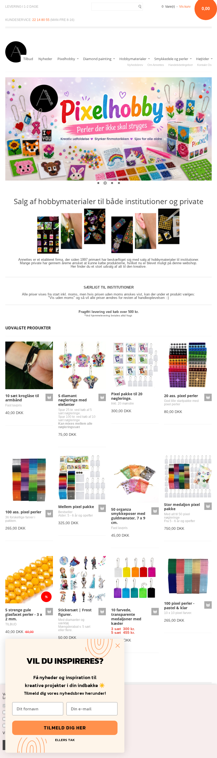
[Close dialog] (117, 645)
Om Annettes (155, 64)
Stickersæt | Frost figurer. (75, 612)
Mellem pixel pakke (76, 506)
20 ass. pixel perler (181, 395)
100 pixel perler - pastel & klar (179, 605)
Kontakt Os (204, 64)
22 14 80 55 (40, 20)
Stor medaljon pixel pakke (182, 507)
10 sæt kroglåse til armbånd (22, 398)
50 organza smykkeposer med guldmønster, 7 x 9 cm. (128, 516)
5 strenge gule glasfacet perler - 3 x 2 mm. (23, 614)
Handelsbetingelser (180, 64)
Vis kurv (185, 6)
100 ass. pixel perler (23, 511)
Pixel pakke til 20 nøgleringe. (126, 396)
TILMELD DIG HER (65, 727)
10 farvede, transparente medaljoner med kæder (126, 616)
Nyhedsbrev (135, 64)
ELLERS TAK (65, 739)
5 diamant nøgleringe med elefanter (72, 400)
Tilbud (28, 58)
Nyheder (45, 58)
